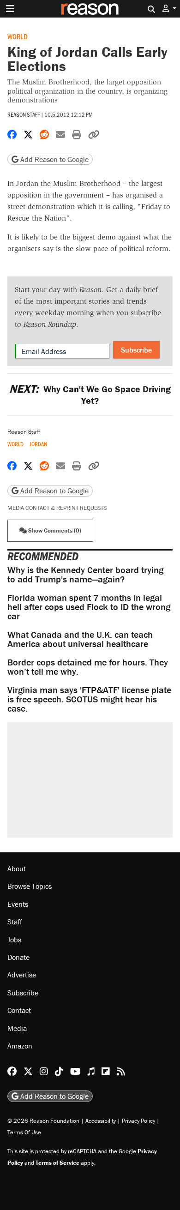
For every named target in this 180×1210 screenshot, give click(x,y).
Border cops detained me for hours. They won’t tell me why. (87, 666)
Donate (18, 957)
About (16, 868)
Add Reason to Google (53, 159)
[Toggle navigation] (10, 9)
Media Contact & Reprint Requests (57, 508)
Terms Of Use (24, 1132)
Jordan (38, 444)
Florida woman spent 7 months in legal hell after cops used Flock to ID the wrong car (88, 607)
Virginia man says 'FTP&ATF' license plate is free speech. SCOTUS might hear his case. (89, 699)
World (17, 36)
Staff (14, 921)
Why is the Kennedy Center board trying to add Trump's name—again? (85, 574)
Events (17, 904)
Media (17, 1028)
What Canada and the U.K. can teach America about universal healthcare (80, 639)
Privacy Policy (138, 1121)
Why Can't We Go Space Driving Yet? (90, 394)
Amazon (19, 1045)
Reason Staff (23, 114)
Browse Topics (29, 886)
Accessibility (100, 1121)
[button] (169, 8)
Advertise (21, 974)
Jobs (14, 939)
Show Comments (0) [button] (54, 530)
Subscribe (136, 349)
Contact (19, 1010)
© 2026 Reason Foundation (43, 1121)
